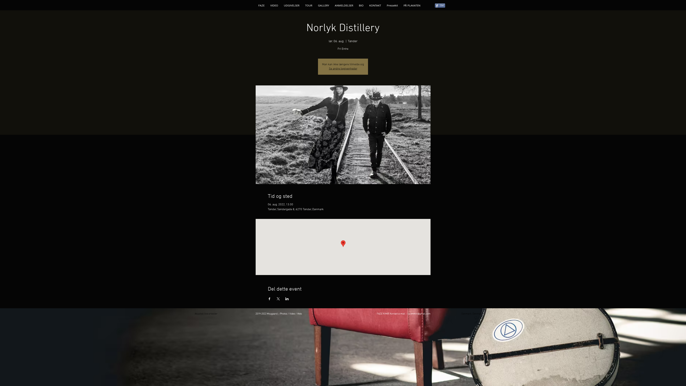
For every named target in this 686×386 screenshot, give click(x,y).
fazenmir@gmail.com (419, 313)
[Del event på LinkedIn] (287, 298)
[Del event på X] (278, 298)
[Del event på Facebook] (269, 298)
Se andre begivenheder (343, 69)
